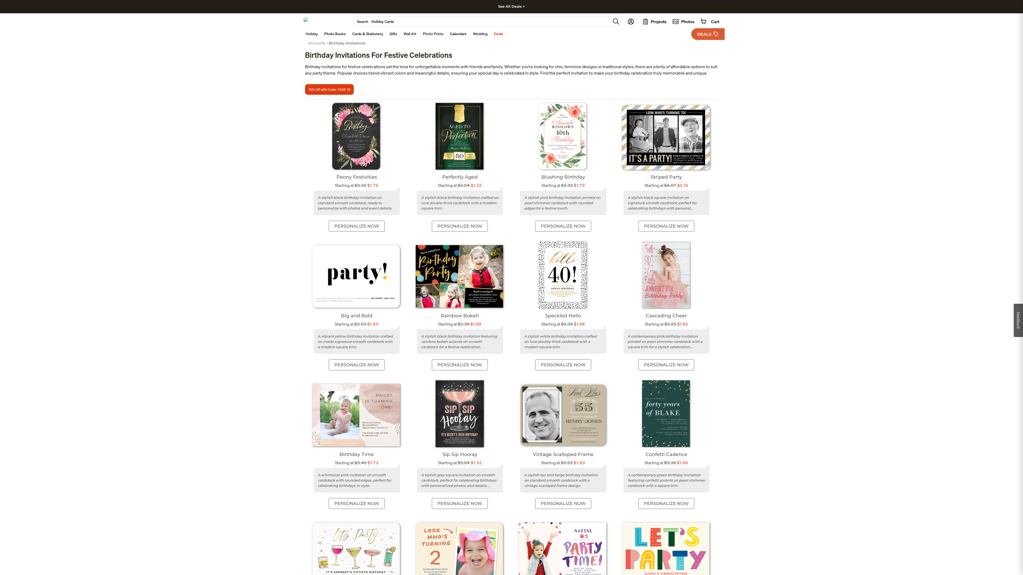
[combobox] (482, 22)
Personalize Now (356, 226)
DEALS (704, 34)
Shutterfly (317, 43)
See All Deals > (511, 6)
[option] (317, 43)
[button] (616, 21)
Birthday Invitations (347, 43)
